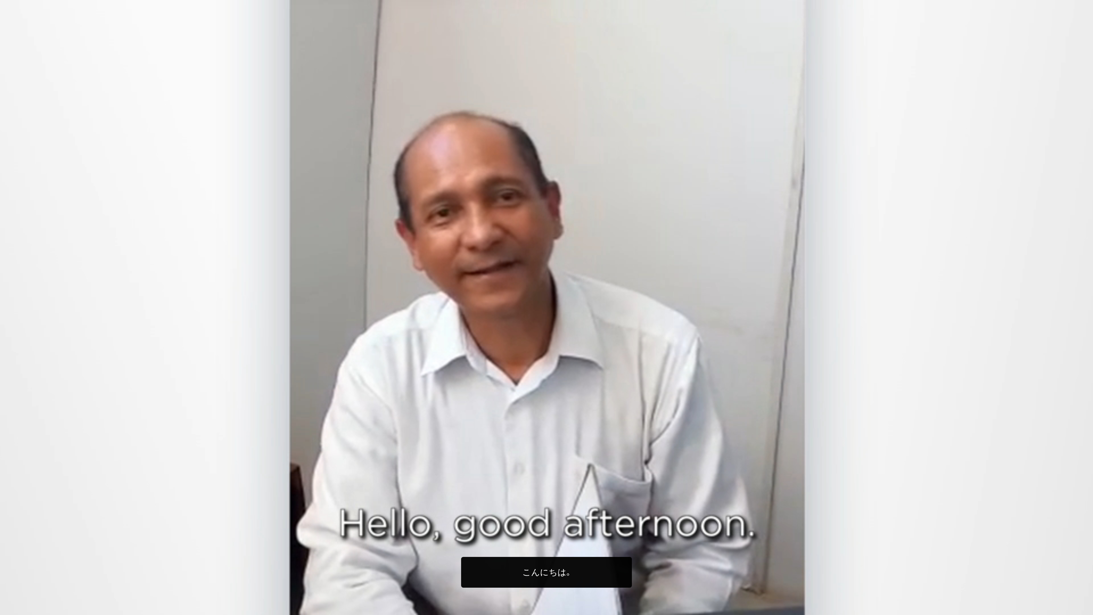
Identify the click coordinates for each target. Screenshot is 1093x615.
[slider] (558, 609)
